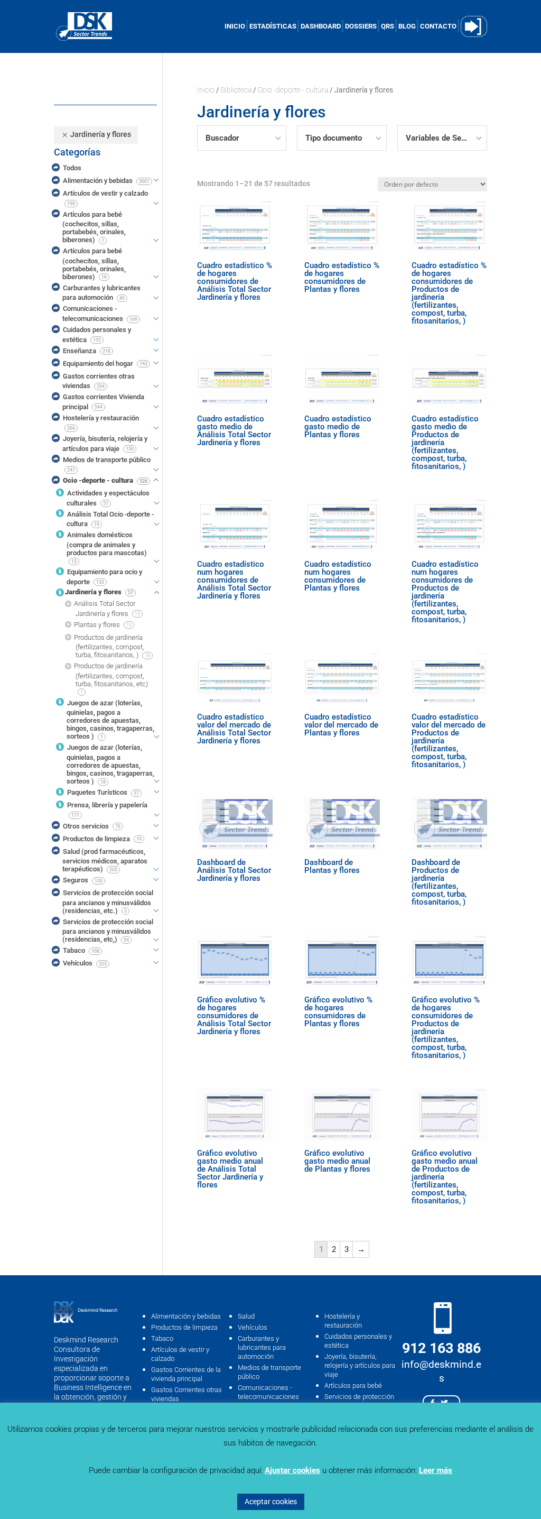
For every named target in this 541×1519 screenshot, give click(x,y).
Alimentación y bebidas (186, 1316)
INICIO (235, 26)
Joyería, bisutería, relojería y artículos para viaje (359, 1365)
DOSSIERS (361, 26)
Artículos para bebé (353, 1385)
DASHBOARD (321, 26)
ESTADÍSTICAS (272, 26)
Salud (246, 1316)
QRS (387, 26)
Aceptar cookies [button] (271, 1501)
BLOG (407, 26)
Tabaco (162, 1338)
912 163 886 (441, 1348)
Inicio (205, 90)
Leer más (435, 1470)
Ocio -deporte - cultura (293, 90)
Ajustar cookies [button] (292, 1470)
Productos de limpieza (184, 1327)
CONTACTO (438, 26)
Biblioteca (236, 90)
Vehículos (252, 1327)
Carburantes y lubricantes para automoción (262, 1347)
